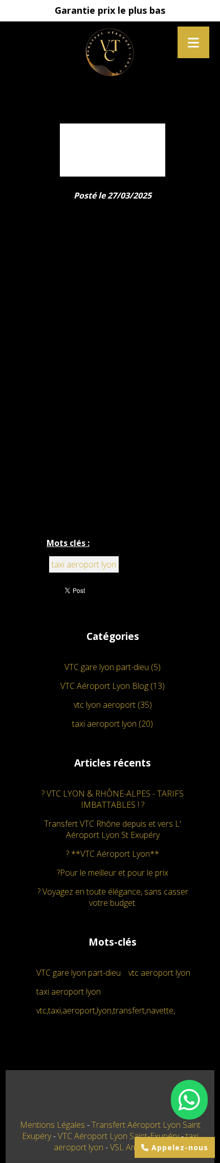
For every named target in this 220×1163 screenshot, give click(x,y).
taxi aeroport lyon (84, 564)
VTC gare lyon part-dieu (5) (112, 667)
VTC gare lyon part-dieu (78, 972)
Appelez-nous (178, 1147)
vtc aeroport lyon (159, 972)
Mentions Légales (52, 1124)
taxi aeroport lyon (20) (112, 723)
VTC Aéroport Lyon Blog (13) (112, 685)
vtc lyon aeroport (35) (113, 704)
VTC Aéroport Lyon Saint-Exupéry (119, 1136)
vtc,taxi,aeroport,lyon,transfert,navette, (105, 1010)
